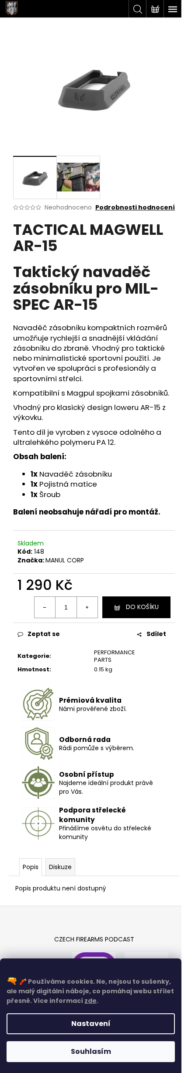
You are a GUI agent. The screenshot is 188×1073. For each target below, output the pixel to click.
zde (90, 1000)
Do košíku (142, 607)
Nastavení (91, 1024)
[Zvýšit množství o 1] (87, 607)
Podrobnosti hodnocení (135, 207)
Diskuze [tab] (60, 867)
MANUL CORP (64, 560)
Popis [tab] (30, 867)
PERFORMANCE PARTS (114, 656)
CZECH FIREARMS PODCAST (94, 939)
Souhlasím (91, 1051)
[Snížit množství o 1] (45, 607)
